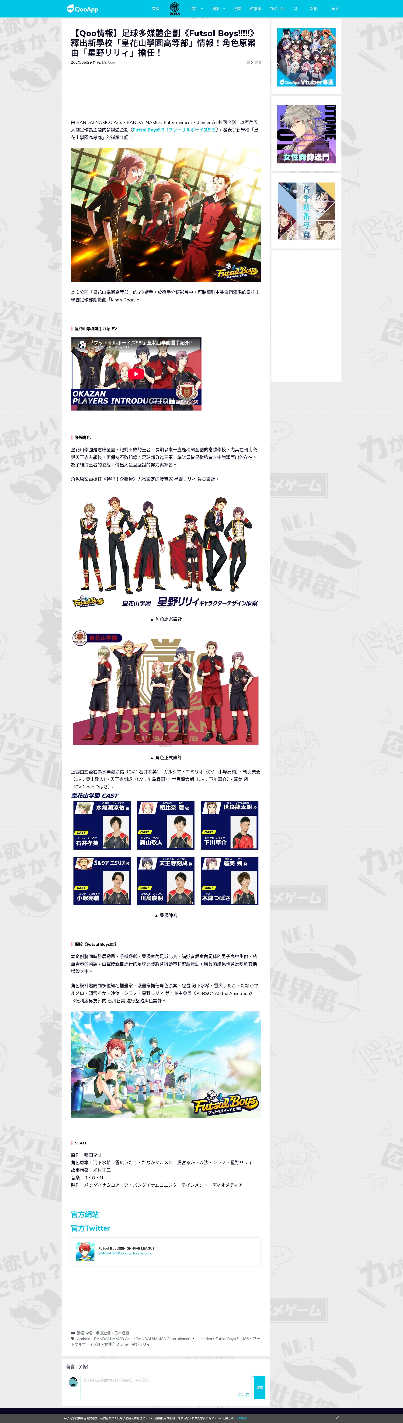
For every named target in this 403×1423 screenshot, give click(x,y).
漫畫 (238, 8)
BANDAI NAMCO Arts (113, 1338)
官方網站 (85, 1214)
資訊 (194, 8)
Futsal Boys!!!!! (227, 1338)
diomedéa (203, 1338)
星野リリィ (141, 1344)
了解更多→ (243, 1418)
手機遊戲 (103, 1333)
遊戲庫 (255, 8)
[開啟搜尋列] (296, 8)
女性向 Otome (116, 1344)
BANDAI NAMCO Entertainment (164, 1338)
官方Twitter (90, 1228)
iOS (246, 1338)
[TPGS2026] (175, 8)
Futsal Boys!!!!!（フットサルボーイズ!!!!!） (174, 130)
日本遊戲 (121, 1333)
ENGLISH (277, 8)
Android (83, 1338)
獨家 (216, 8)
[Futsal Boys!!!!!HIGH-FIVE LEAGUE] (166, 1252)
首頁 (156, 8)
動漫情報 (84, 1333)
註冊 (314, 8)
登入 (335, 8)
